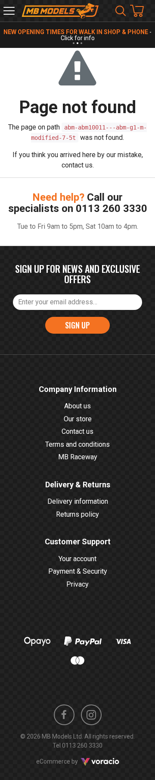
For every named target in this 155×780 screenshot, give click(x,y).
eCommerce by (67, 761)
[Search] (120, 11)
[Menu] (9, 11)
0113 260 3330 (111, 208)
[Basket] (141, 11)
